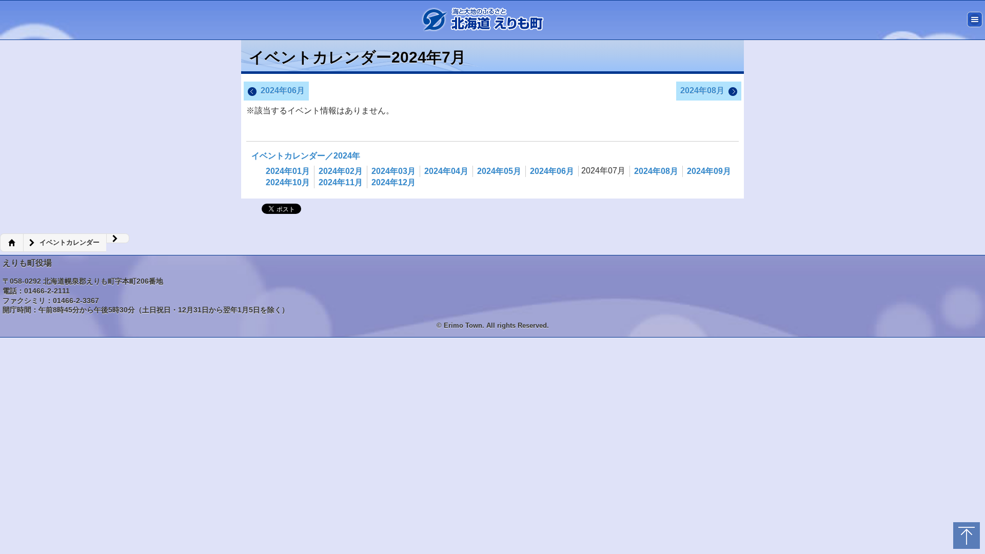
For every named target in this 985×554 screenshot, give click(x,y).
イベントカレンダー (70, 242)
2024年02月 (341, 171)
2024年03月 (393, 171)
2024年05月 (499, 171)
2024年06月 (283, 90)
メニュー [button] (974, 19)
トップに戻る (966, 535)
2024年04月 (446, 171)
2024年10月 (288, 182)
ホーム (11, 242)
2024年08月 (702, 90)
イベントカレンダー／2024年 (305, 155)
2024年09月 (709, 171)
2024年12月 (393, 182)
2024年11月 (341, 182)
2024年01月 (288, 171)
